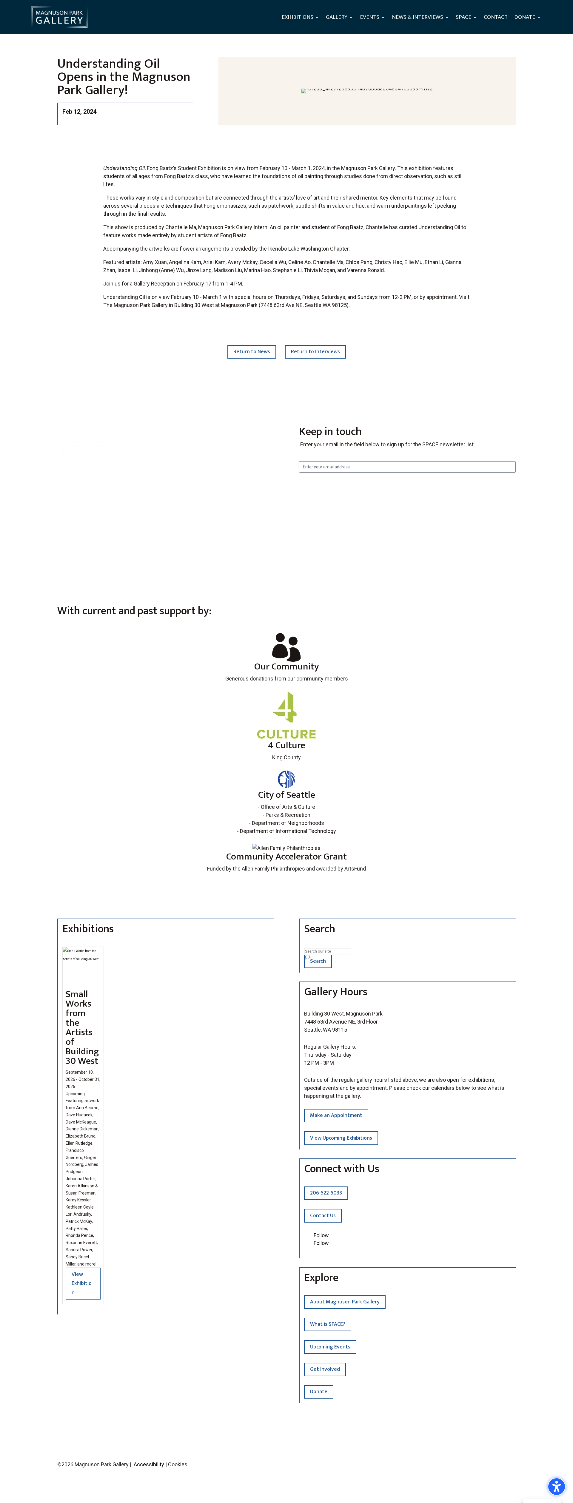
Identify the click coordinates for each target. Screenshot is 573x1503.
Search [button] (318, 961)
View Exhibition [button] (82, 1283)
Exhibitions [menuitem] (297, 17)
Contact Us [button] (323, 1215)
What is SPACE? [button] (327, 1324)
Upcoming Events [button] (330, 1346)
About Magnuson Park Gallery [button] (345, 1301)
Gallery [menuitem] (336, 17)
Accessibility (149, 1464)
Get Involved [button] (325, 1369)
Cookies (177, 1464)
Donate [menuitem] (524, 17)
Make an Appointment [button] (336, 1115)
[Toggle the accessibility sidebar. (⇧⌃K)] (557, 1487)
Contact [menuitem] (496, 17)
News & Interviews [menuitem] (417, 17)
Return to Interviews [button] (315, 351)
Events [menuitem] (369, 17)
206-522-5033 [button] (326, 1193)
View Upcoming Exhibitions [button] (341, 1138)
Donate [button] (318, 1391)
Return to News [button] (251, 351)
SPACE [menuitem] (463, 17)
